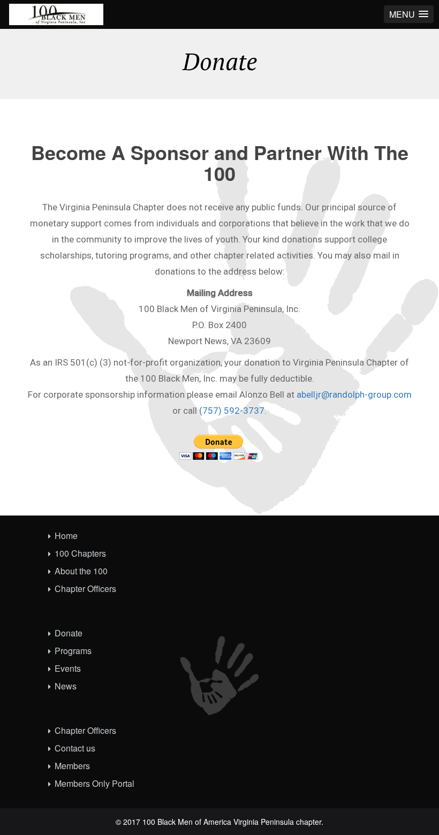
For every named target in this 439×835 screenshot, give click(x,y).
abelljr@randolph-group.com (354, 394)
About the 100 (81, 571)
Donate (68, 633)
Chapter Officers (85, 588)
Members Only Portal (94, 783)
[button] (409, 14)
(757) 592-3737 (231, 410)
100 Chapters (80, 553)
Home (66, 535)
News (66, 686)
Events (68, 668)
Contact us (75, 748)
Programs (73, 650)
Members (72, 766)
